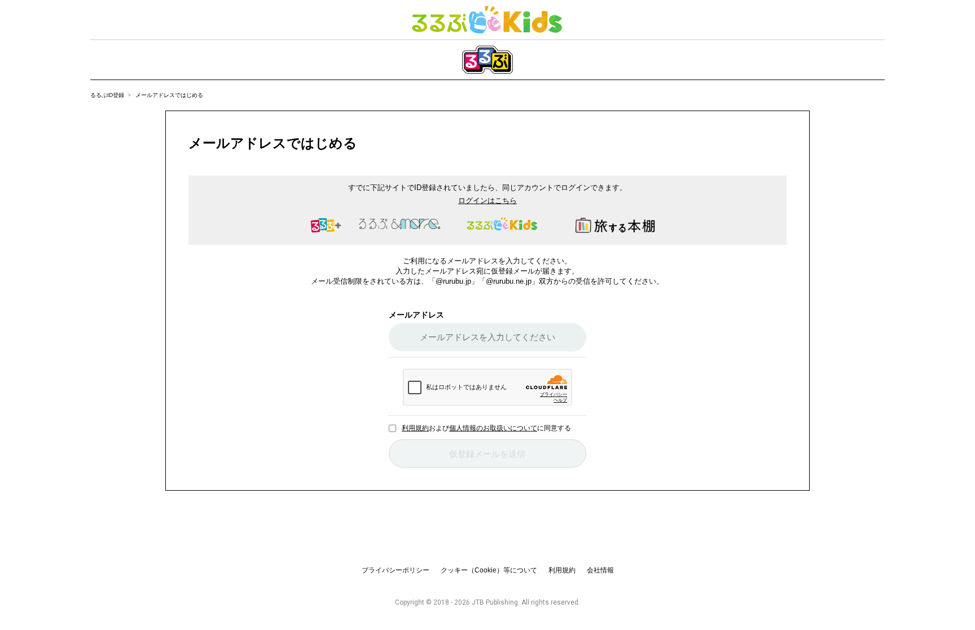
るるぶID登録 (107, 95)
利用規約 (415, 428)
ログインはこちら (487, 200)
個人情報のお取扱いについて (493, 428)
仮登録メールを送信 (487, 454)
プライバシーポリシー (395, 570)
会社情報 (600, 570)
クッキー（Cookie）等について (489, 570)
